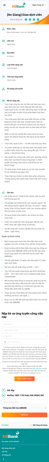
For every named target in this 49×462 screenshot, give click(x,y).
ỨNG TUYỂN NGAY (24, 379)
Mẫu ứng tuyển (37, 368)
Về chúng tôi (6, 455)
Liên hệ (4, 452)
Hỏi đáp (10, 390)
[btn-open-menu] (4, 5)
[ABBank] (19, 5)
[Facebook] (3, 459)
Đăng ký (24, 415)
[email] (34, 19)
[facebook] (26, 19)
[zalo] (38, 19)
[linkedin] (30, 19)
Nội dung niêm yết (8, 448)
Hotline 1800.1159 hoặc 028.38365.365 (25, 395)
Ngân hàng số (38, 5)
